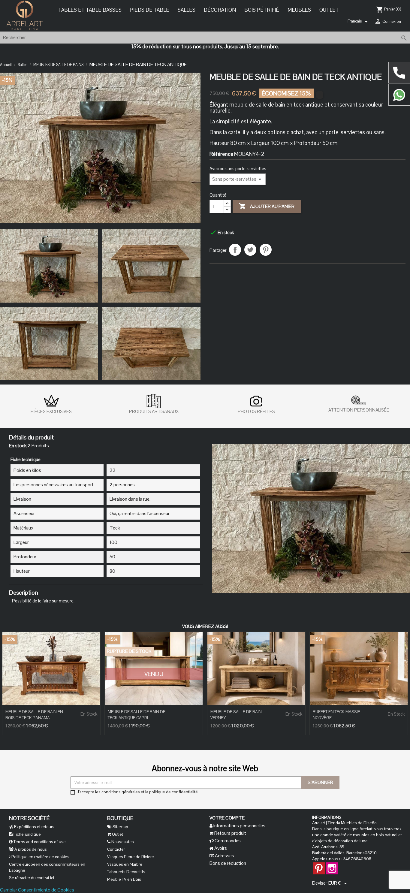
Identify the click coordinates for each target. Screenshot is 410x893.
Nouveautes (122, 841)
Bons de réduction (228, 863)
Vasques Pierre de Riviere (130, 856)
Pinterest (266, 249)
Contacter (116, 849)
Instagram (332, 865)
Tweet (250, 249)
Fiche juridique (27, 834)
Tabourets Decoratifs (126, 871)
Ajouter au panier (266, 206)
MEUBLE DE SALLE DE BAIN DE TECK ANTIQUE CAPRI (136, 714)
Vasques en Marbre (124, 864)
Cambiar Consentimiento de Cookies (37, 890)
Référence (221, 154)
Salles (186, 10)
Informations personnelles (239, 825)
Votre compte (227, 818)
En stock (18, 446)
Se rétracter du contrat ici (31, 877)
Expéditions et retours (33, 826)
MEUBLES (299, 10)
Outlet (329, 10)
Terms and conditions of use (39, 841)
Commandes (227, 840)
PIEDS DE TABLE (149, 10)
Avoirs (220, 848)
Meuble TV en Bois (124, 879)
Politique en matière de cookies (40, 856)
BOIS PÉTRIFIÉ (261, 10)
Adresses (224, 855)
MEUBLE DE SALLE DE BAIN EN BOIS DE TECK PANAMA (34, 714)
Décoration (220, 10)
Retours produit (229, 833)
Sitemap (120, 826)
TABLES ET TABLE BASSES (90, 10)
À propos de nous (30, 849)
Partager (235, 249)
